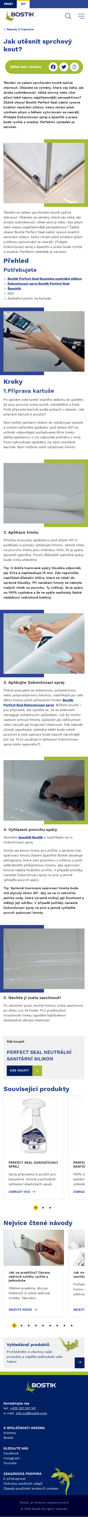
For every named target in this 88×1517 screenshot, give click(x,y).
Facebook (11, 1453)
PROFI (8, 4)
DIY (23, 4)
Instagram (11, 1458)
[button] (35, 1207)
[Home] (22, 16)
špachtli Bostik (30, 837)
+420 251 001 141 (23, 1408)
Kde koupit (19, 1070)
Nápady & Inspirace (20, 29)
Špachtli (14, 288)
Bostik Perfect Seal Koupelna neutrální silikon (45, 278)
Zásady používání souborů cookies (30, 1488)
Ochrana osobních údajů (22, 1483)
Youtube (10, 1463)
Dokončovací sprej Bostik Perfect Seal (38, 283)
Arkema (9, 1433)
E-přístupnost (14, 1478)
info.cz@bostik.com (31, 1413)
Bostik (8, 1437)
